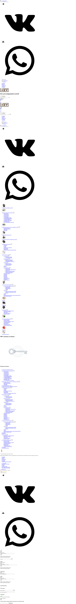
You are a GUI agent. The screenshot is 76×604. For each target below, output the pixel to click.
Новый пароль (2, 590)
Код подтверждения (3, 592)
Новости (3, 464)
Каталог (4, 96)
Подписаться (10, 603)
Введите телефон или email (4, 564)
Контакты (3, 457)
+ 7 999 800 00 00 (4, 125)
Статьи (3, 465)
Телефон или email (3, 553)
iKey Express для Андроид (6, 467)
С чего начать (4, 463)
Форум (3, 117)
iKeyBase (4, 81)
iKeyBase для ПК (4, 466)
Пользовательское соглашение (6, 461)
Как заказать (4, 85)
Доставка (3, 86)
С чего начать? (5, 80)
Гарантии (3, 87)
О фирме (3, 83)
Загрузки (4, 79)
